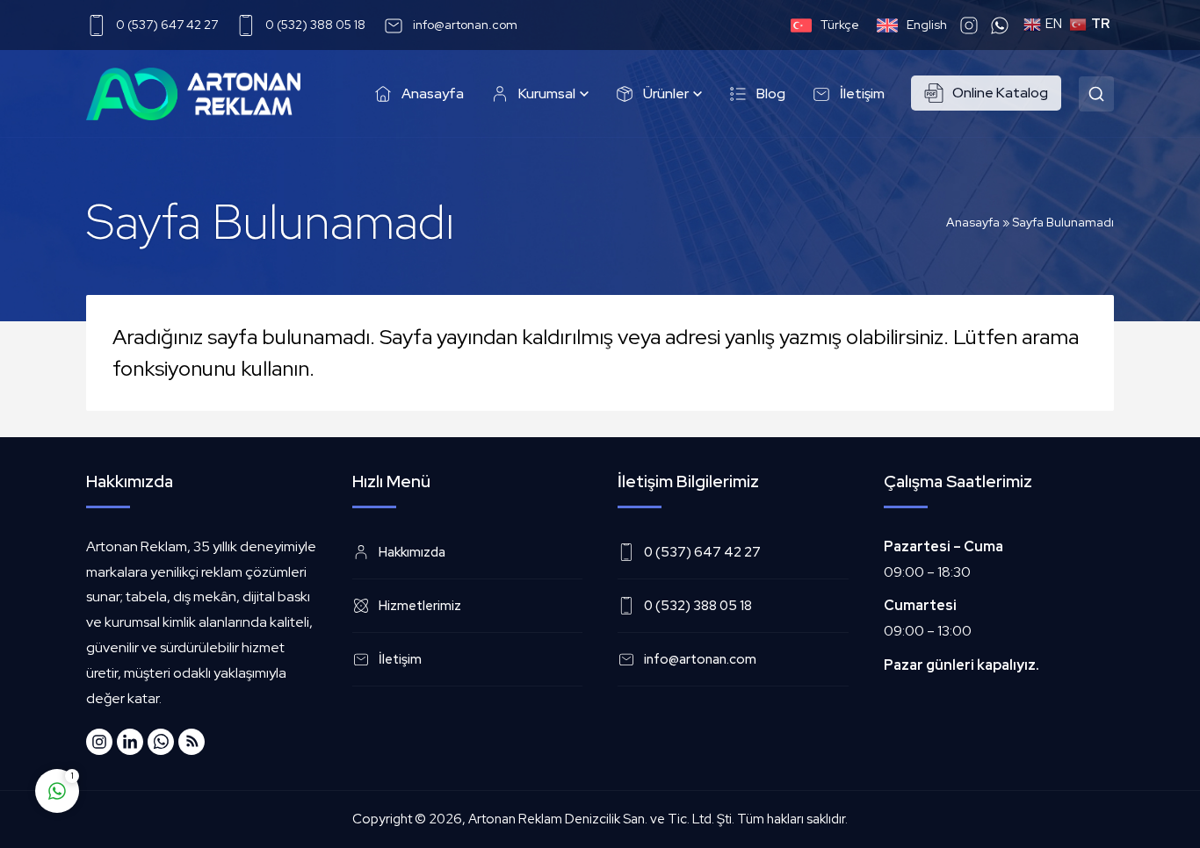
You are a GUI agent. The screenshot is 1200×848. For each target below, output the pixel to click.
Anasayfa (973, 222)
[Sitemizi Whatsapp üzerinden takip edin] (161, 742)
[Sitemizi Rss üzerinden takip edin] (191, 742)
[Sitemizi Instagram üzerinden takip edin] (99, 742)
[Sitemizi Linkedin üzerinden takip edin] (130, 742)
